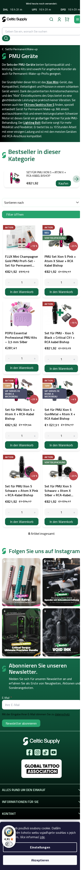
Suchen (6, 38)
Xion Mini (52, 82)
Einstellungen (40, 847)
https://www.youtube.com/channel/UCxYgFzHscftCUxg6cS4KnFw (54, 752)
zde (42, 837)
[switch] (8, 844)
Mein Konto (59, 19)
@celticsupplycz (46, 752)
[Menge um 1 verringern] (8, 282)
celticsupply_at (37, 752)
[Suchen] (51, 19)
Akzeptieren (40, 860)
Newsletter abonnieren (21, 723)
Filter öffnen (15, 214)
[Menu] (77, 19)
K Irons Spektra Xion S (40, 104)
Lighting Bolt (31, 122)
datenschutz (62, 714)
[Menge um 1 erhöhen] (34, 282)
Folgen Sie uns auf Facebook (29, 752)
